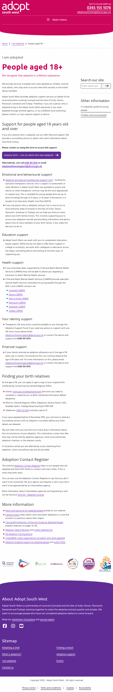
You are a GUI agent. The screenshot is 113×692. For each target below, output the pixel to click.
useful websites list (43, 530)
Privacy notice (29, 688)
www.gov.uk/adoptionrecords (27, 391)
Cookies (70, 688)
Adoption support (66, 654)
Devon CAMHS (16, 294)
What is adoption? (11, 654)
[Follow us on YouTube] (21, 626)
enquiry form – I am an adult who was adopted (28, 155)
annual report (47, 619)
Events (60, 661)
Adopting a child (10, 647)
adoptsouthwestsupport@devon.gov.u (23, 363)
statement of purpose (23, 619)
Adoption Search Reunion (17, 530)
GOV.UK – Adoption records (31, 495)
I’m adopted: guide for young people (94, 108)
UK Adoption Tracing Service (18, 534)
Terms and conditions (51, 688)
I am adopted (18, 43)
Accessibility (85, 688)
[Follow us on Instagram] (13, 626)
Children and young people (94, 115)
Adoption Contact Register (27, 466)
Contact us (8, 667)
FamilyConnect (12, 515)
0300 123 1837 (22, 410)
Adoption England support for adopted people (27, 542)
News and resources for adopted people (24, 510)
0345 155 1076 (99, 8)
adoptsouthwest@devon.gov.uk (94, 12)
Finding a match (65, 647)
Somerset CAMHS (17, 307)
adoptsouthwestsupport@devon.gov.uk (22, 166)
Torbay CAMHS (16, 311)
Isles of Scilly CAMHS (19, 298)
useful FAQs (59, 542)
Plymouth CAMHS (17, 303)
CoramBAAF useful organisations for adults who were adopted (35, 538)
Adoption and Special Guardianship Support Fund (29, 180)
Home (5, 43)
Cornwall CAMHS (17, 290)
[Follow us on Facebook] (5, 626)
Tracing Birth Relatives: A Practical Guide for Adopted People (34, 522)
